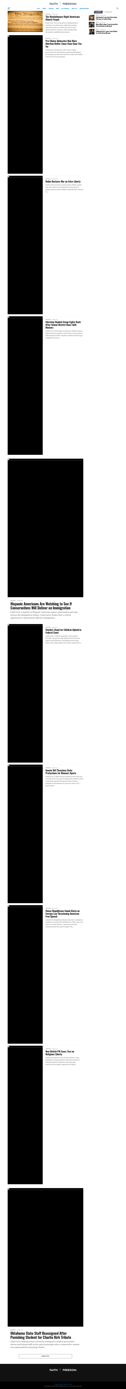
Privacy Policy (58, 1384)
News (57, 8)
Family (44, 8)
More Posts (45, 1356)
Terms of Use (68, 1384)
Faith (38, 8)
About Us (74, 8)
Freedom (51, 8)
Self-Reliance (65, 8)
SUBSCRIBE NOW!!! (84, 8)
